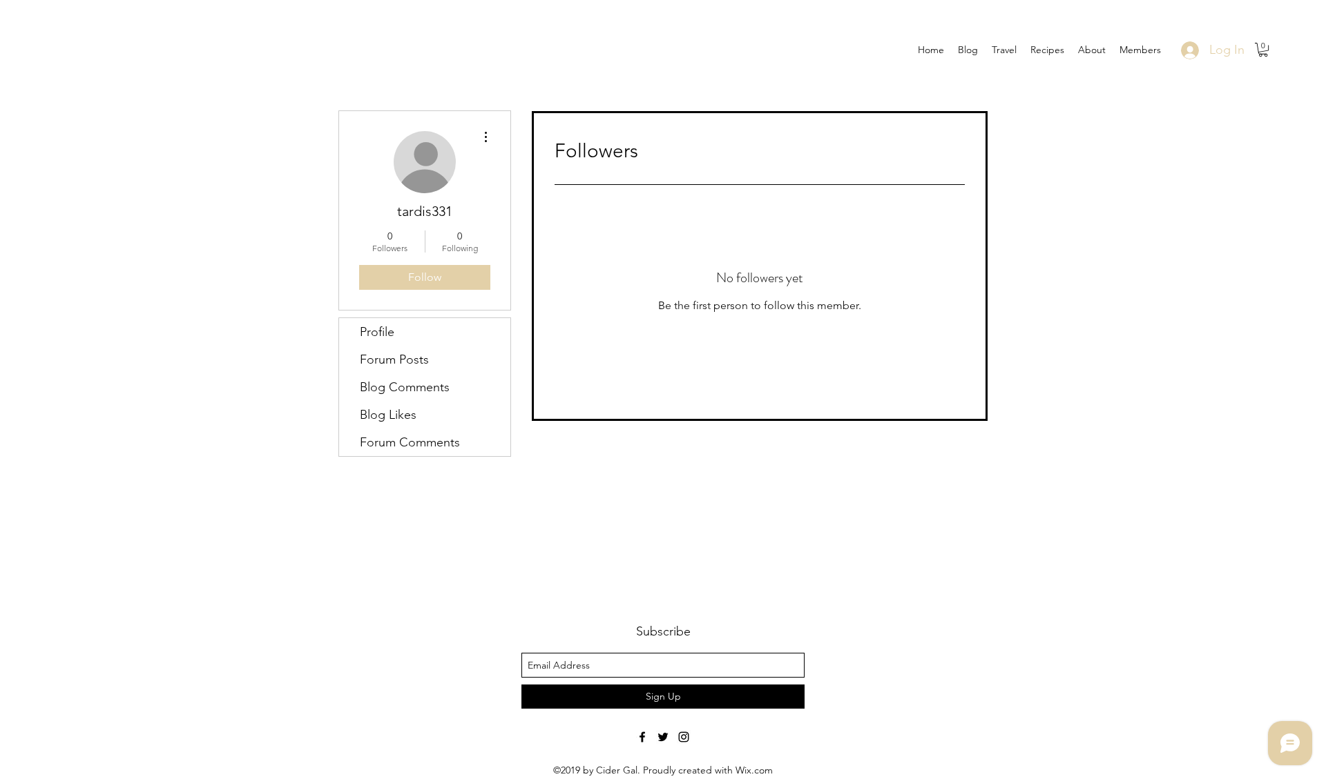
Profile (377, 331)
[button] (1263, 50)
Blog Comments (405, 387)
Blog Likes (388, 414)
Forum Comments (410, 442)
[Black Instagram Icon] (684, 737)
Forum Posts (394, 359)
